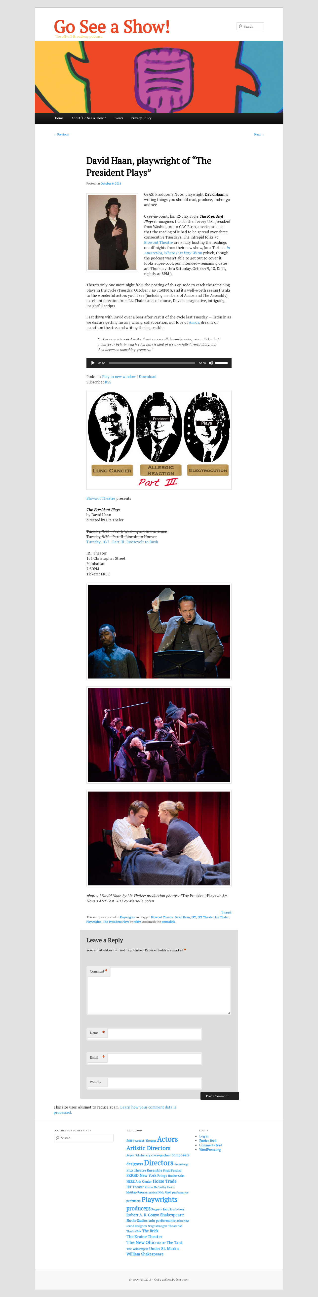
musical (153, 1192)
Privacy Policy (141, 118)
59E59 (130, 1140)
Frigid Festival (172, 1170)
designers (134, 1163)
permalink (168, 922)
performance (180, 1192)
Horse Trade (165, 1181)
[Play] (92, 363)
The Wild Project (137, 1249)
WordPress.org (210, 1149)
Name (97, 1032)
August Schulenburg (138, 1155)
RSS (108, 381)
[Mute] (211, 363)
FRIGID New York (141, 1175)
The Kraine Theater (144, 1236)
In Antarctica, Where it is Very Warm (187, 250)
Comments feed (210, 1145)
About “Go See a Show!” (89, 118)
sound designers (136, 1226)
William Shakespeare (144, 1254)
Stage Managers (157, 1226)
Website (95, 1082)
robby (137, 922)
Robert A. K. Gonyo (142, 1214)
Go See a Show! (112, 26)
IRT (193, 917)
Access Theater (145, 1140)
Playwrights (127, 917)
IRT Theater (206, 917)
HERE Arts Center (139, 1181)
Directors (158, 1162)
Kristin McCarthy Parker (160, 1187)
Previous (61, 134)
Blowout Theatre (158, 242)
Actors (167, 1139)
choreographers (161, 1155)
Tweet (226, 912)
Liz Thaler (222, 917)
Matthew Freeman (137, 1192)
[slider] (222, 362)
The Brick (150, 1231)
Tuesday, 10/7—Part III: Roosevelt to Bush (122, 541)
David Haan (182, 917)
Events (118, 118)
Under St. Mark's (164, 1248)
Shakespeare (172, 1215)
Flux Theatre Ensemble (144, 1170)
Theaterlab (175, 1226)
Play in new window (119, 376)
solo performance (162, 1220)
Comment (99, 971)
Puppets (157, 1209)
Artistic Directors (148, 1148)
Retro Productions (173, 1209)
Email (97, 1057)
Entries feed (207, 1140)
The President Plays (116, 922)
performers (133, 1201)
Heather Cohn (176, 1175)
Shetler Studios (137, 1221)
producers (138, 1208)
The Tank (175, 1242)
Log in (203, 1136)
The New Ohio (141, 1242)
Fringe (162, 1175)
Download (147, 376)
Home (59, 118)
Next (259, 134)
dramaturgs (181, 1164)
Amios (194, 322)
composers (181, 1155)
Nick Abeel (165, 1192)
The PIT (161, 1243)
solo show (183, 1221)
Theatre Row (133, 1231)
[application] (159, 363)
